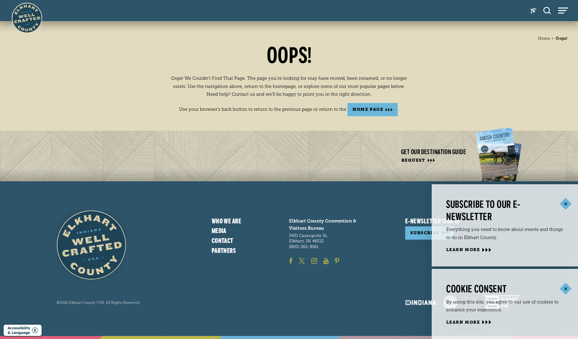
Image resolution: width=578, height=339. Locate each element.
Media (219, 231)
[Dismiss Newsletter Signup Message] (565, 204)
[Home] (91, 245)
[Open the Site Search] (547, 10)
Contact (222, 241)
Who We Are (226, 221)
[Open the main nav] (563, 10)
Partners (224, 251)
